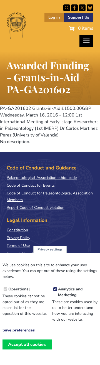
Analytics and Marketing (70, 292)
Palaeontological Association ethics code (42, 177)
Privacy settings (50, 249)
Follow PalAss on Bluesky (90, 7)
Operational (19, 289)
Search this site (66, 7)
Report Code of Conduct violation (35, 207)
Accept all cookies (27, 344)
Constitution (17, 230)
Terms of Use (18, 245)
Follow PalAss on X (82, 7)
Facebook (74, 7)
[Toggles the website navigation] (86, 41)
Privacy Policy (18, 237)
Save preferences (18, 330)
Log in (54, 17)
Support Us (78, 17)
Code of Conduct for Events (31, 185)
